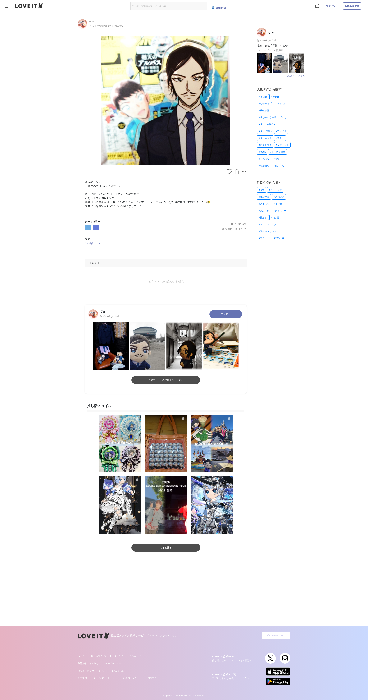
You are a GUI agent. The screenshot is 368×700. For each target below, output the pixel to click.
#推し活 (263, 96)
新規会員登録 (352, 6)
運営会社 (153, 678)
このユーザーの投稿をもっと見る (165, 380)
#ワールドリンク (267, 231)
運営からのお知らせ (88, 663)
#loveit (262, 152)
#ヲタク (280, 138)
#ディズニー (280, 210)
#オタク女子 (265, 145)
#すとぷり (264, 158)
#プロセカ (264, 238)
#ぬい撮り (276, 217)
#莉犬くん (279, 165)
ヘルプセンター (113, 663)
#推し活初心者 (277, 152)
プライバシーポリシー (105, 678)
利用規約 (82, 678)
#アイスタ (281, 103)
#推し (283, 117)
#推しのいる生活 (267, 117)
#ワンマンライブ (267, 224)
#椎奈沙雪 (264, 110)
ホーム (81, 656)
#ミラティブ (265, 103)
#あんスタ (264, 210)
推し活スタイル (99, 656)
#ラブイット (282, 145)
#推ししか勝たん (267, 124)
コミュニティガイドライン (92, 670)
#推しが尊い (265, 131)
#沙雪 (276, 158)
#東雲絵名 (279, 238)
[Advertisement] (184, 594)
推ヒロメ (118, 656)
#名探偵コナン (92, 243)
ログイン (330, 6)
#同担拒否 (264, 165)
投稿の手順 (118, 670)
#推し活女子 (265, 138)
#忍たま (263, 217)
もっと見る (166, 547)
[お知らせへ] (317, 5)
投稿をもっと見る (295, 76)
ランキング (135, 656)
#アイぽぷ (281, 131)
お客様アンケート (132, 678)
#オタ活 (275, 96)
